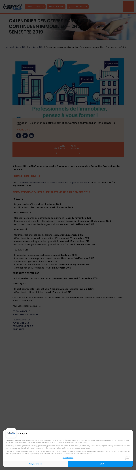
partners (18, 440)
